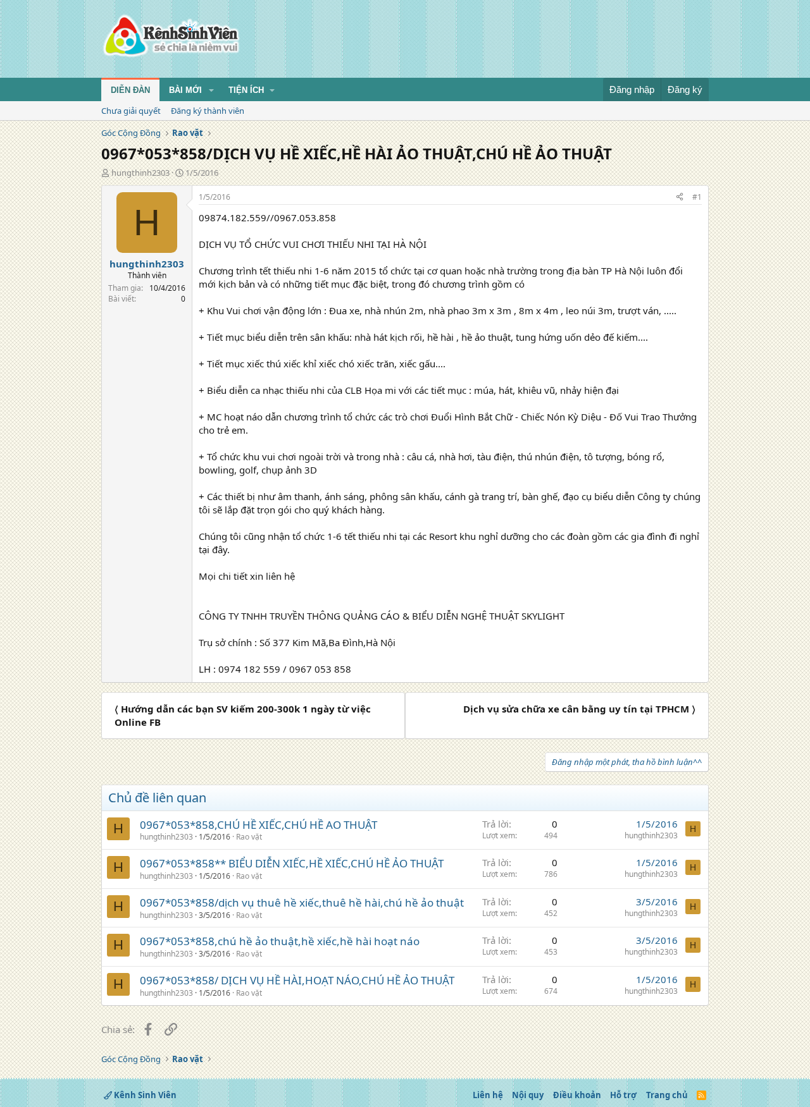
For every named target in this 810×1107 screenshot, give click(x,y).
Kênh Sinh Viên (144, 1095)
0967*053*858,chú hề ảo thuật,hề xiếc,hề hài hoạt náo (280, 941)
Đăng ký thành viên (207, 110)
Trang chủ (667, 1095)
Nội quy (528, 1095)
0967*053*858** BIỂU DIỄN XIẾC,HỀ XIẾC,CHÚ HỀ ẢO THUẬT (292, 863)
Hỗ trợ (623, 1095)
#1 (697, 197)
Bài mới (185, 90)
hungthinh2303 (140, 172)
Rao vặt (249, 836)
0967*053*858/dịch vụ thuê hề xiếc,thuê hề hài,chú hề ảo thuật (302, 902)
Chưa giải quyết (131, 110)
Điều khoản (577, 1095)
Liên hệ (488, 1095)
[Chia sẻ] (679, 197)
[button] (211, 90)
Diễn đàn (130, 90)
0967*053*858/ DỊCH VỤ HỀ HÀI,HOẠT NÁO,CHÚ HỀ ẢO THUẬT (297, 980)
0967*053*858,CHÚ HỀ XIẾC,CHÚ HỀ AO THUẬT (258, 824)
